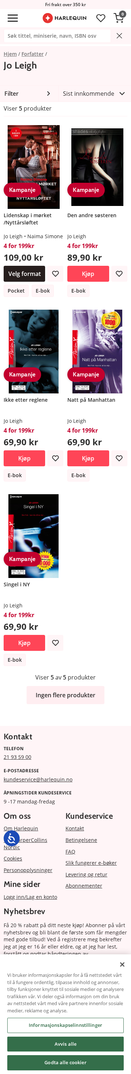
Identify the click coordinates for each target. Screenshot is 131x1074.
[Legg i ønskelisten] (55, 274)
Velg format (24, 274)
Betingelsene (81, 840)
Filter (11, 94)
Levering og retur (86, 874)
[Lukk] (122, 964)
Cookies (13, 858)
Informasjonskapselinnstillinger (65, 1025)
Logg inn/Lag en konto (30, 896)
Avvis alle (65, 1044)
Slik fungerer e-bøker (91, 862)
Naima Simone (45, 236)
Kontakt (75, 828)
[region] (65, 1014)
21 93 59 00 (17, 756)
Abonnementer (84, 885)
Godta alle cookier (65, 1062)
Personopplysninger (28, 870)
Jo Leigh (13, 236)
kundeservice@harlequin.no (38, 779)
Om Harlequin (21, 828)
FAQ (70, 851)
